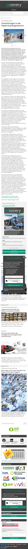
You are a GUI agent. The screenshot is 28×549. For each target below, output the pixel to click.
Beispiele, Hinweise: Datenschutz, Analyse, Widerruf (13, 289)
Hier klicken (15, 281)
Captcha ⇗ (20, 282)
